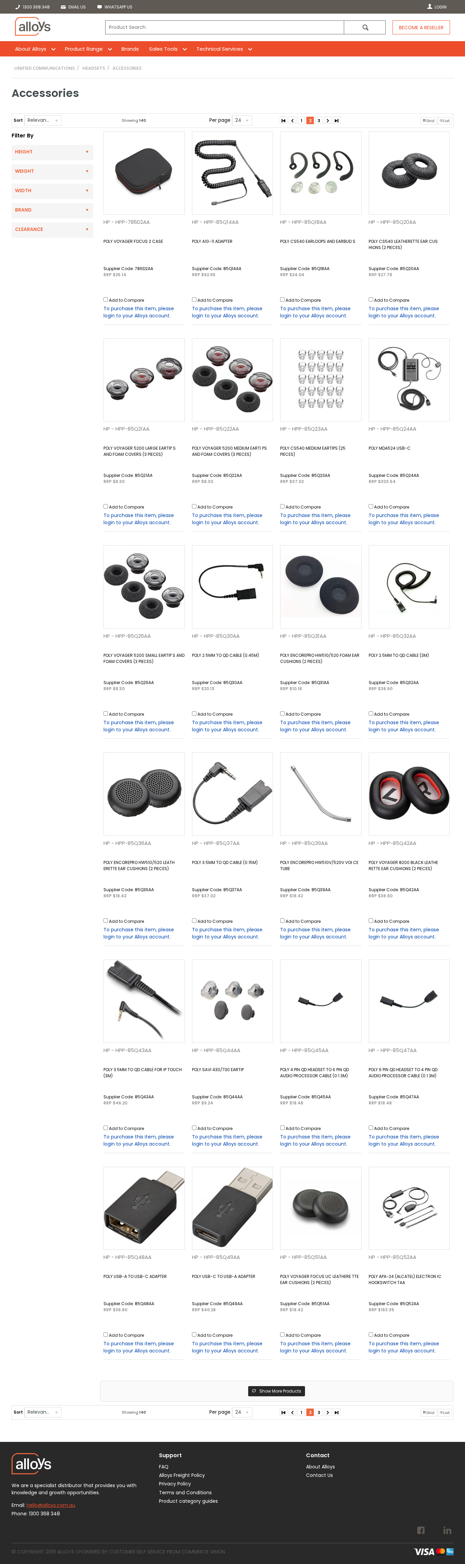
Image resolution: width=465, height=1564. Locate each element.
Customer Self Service (137, 1551)
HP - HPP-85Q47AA (393, 1050)
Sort (18, 120)
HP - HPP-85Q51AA (303, 1257)
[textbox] (224, 27)
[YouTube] (434, 1531)
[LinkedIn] (447, 1531)
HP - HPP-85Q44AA (216, 1050)
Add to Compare (126, 300)
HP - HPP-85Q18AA (303, 222)
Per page (219, 120)
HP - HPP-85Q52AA (392, 1257)
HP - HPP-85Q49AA (216, 1257)
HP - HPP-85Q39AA (304, 843)
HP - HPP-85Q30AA (216, 635)
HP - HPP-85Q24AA (392, 428)
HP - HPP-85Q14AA (215, 222)
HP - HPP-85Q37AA (216, 843)
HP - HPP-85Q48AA (127, 1257)
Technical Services (219, 48)
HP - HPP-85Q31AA (303, 635)
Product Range (84, 48)
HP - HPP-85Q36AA (127, 843)
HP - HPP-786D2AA (126, 222)
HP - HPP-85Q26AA (127, 635)
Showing (134, 120)
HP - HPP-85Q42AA (392, 843)
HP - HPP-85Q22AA (215, 428)
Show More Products (280, 1391)
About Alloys (30, 48)
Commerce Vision (203, 1551)
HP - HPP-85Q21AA (126, 428)
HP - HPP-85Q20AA (392, 222)
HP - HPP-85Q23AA (303, 428)
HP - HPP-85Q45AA (304, 1050)
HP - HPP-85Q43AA (127, 1050)
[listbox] (43, 120)
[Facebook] (421, 1531)
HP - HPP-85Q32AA (392, 635)
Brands (130, 48)
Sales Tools (163, 48)
